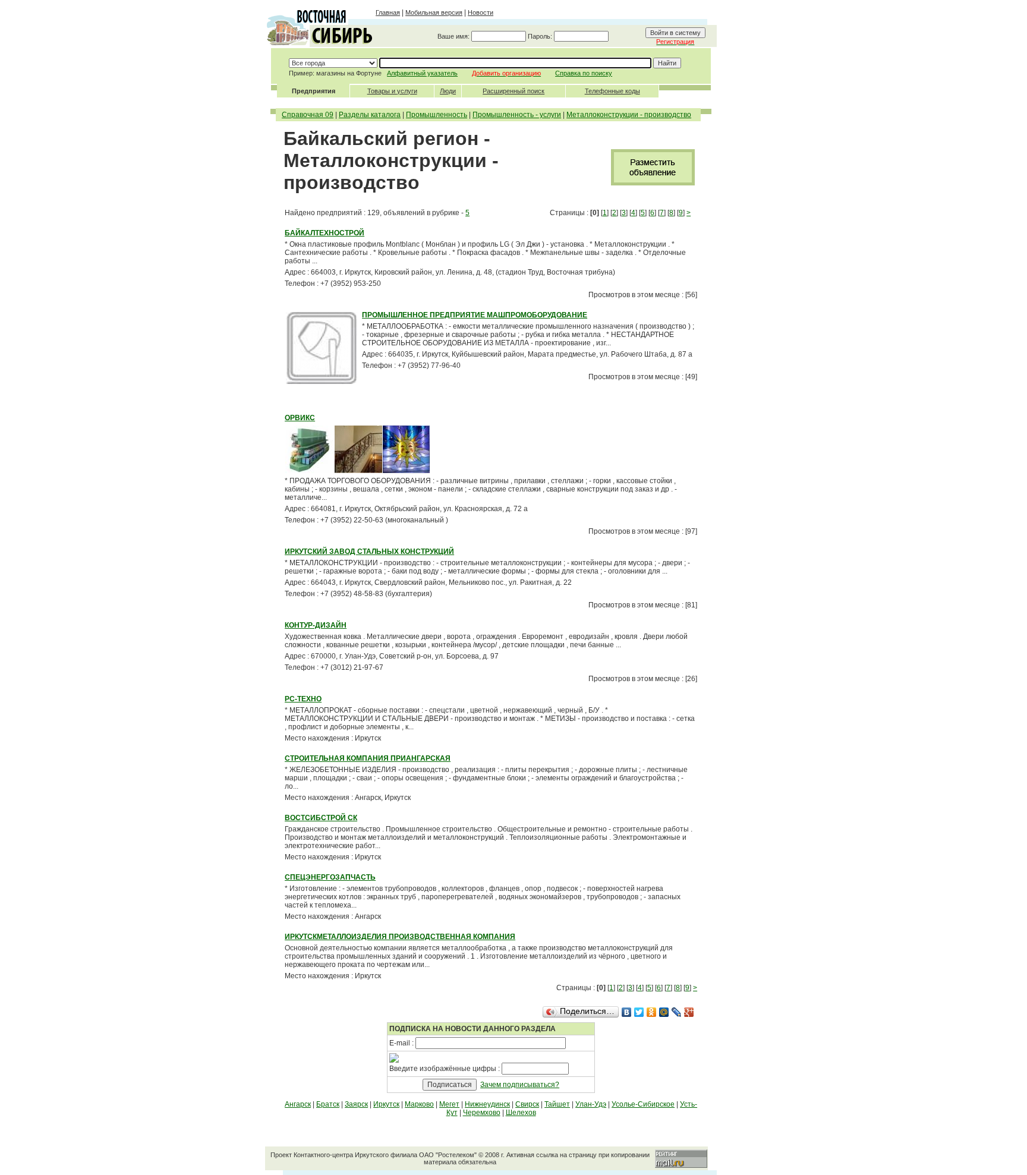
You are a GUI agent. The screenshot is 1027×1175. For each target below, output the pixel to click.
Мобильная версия (433, 12)
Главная (388, 12)
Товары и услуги (392, 90)
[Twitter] (639, 1012)
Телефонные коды (612, 90)
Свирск (527, 1104)
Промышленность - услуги (516, 115)
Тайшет (557, 1104)
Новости (480, 12)
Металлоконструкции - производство (628, 115)
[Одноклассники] (651, 1012)
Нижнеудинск (487, 1104)
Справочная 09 (307, 115)
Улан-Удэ (590, 1104)
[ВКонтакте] (626, 1012)
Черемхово (481, 1112)
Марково (419, 1104)
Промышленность (436, 115)
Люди (448, 90)
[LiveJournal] (676, 1012)
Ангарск (298, 1104)
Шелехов (521, 1112)
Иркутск (386, 1104)
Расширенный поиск (513, 90)
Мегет (449, 1104)
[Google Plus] (689, 1012)
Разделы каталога (370, 115)
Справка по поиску (583, 73)
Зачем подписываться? (519, 1085)
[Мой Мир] (664, 1012)
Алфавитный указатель (422, 73)
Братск (327, 1104)
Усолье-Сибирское (643, 1104)
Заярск (356, 1104)
